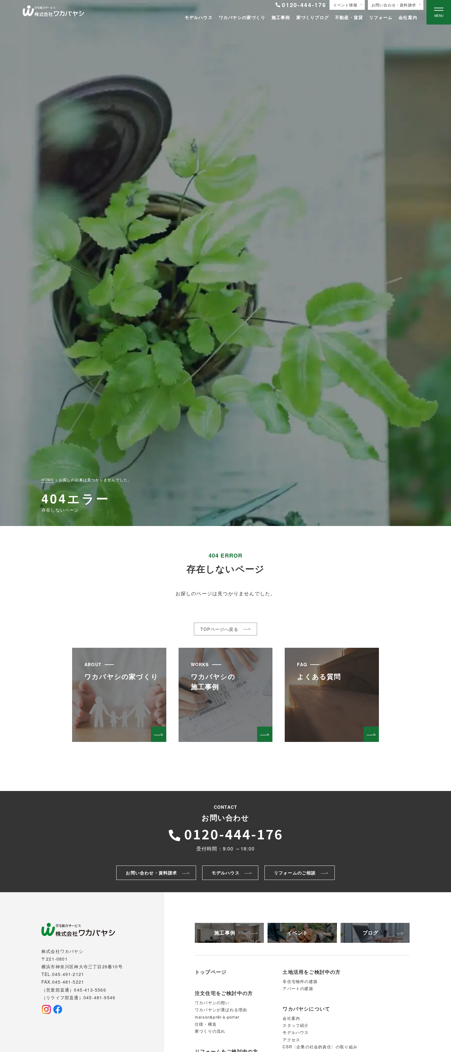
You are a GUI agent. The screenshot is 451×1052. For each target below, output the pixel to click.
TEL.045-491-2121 (62, 974)
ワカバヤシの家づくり (242, 17)
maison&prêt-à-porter (217, 1017)
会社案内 (408, 17)
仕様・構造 (206, 1024)
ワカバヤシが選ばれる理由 (221, 1009)
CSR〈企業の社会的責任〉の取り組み (320, 1047)
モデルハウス (199, 17)
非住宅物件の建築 (300, 981)
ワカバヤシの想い (212, 1002)
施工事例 (281, 17)
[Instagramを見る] (46, 1009)
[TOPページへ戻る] (53, 12)
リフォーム (380, 17)
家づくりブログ (312, 17)
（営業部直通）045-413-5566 (73, 990)
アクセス (291, 1039)
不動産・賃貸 (349, 17)
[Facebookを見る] (58, 1009)
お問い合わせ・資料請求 (394, 5)
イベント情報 (345, 5)
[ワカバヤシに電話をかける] (225, 833)
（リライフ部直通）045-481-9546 (78, 997)
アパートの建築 (298, 988)
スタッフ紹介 (296, 1025)
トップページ (210, 971)
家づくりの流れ (210, 1031)
